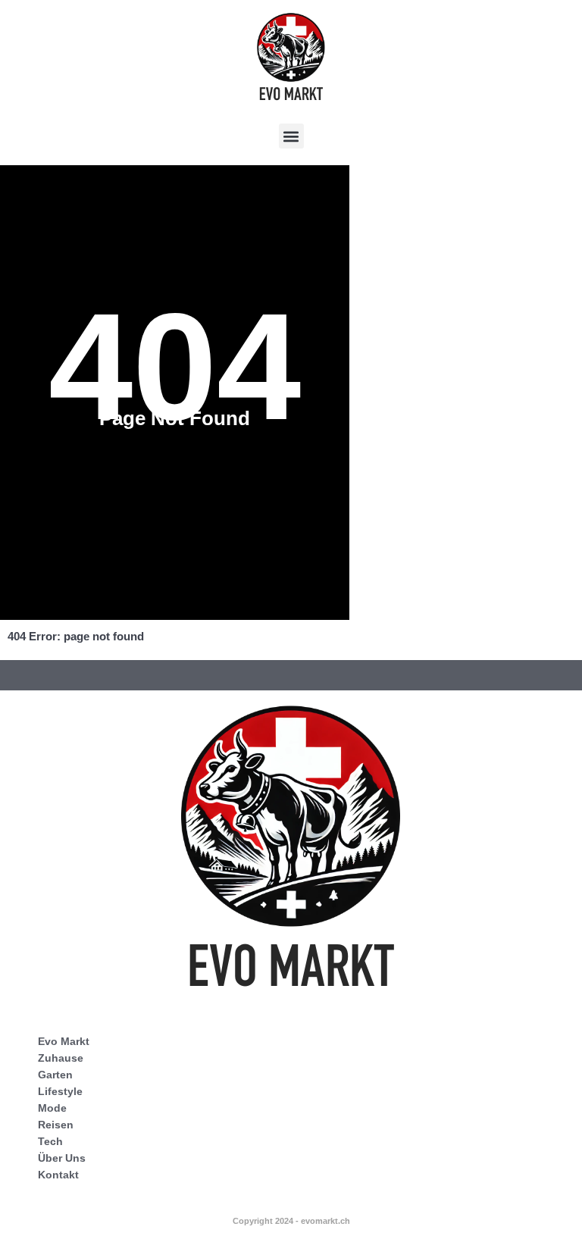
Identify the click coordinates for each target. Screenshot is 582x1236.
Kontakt (58, 1175)
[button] (291, 136)
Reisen (56, 1125)
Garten (55, 1075)
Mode (52, 1108)
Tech (50, 1141)
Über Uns (62, 1158)
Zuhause (60, 1058)
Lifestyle (60, 1091)
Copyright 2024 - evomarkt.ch (291, 1220)
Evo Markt (63, 1041)
